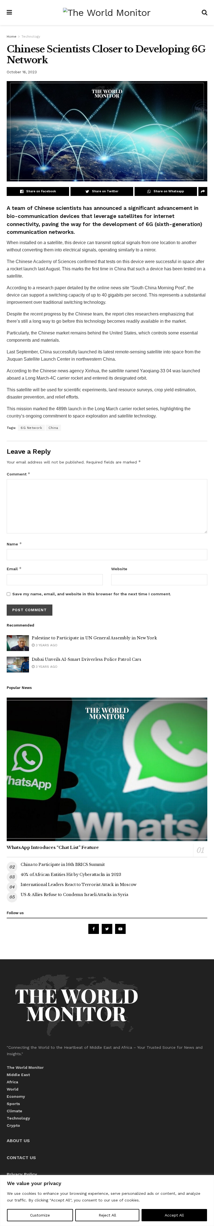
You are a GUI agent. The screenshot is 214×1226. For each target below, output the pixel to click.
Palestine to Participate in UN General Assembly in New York (94, 637)
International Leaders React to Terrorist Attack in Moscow (79, 884)
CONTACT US (21, 1157)
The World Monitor (25, 1067)
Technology (30, 36)
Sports (13, 1103)
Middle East (18, 1074)
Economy (16, 1096)
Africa (12, 1082)
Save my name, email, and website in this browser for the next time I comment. (91, 594)
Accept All (174, 1215)
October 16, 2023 (22, 72)
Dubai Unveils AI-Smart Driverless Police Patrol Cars (86, 659)
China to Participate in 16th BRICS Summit (63, 864)
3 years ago (46, 645)
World (12, 1089)
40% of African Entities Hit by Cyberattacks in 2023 (71, 874)
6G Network (31, 428)
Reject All (107, 1215)
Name (14, 544)
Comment (18, 474)
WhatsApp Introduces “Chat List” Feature (53, 847)
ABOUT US (18, 1140)
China (53, 428)
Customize (40, 1215)
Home (11, 36)
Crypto (13, 1125)
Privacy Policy (22, 1174)
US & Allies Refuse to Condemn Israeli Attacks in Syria (74, 894)
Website (119, 569)
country (14, 416)
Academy (42, 261)
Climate (14, 1111)
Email (14, 568)
